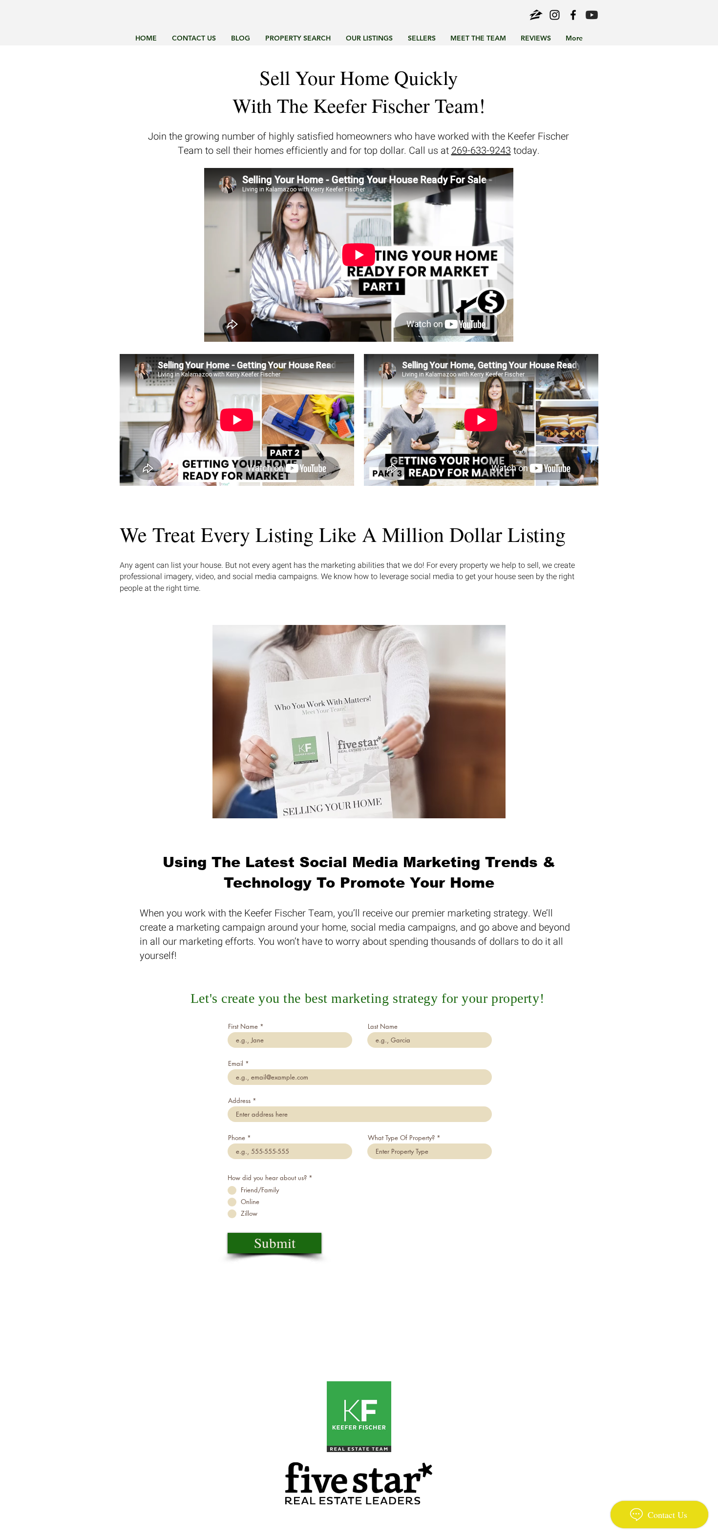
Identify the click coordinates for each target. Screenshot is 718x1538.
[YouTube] (591, 14)
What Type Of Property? (401, 1138)
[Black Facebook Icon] (573, 14)
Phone (236, 1138)
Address (239, 1101)
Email (235, 1063)
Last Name (383, 1026)
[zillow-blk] (536, 14)
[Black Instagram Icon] (554, 14)
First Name (243, 1026)
